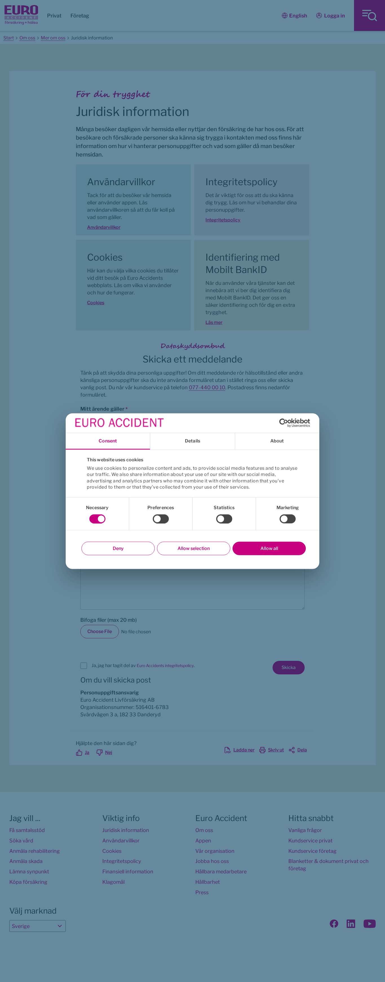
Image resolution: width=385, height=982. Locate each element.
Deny (118, 548)
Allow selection (194, 548)
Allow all (269, 548)
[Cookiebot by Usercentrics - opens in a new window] (285, 423)
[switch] (161, 518)
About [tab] (277, 440)
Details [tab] (192, 440)
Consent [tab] (108, 440)
